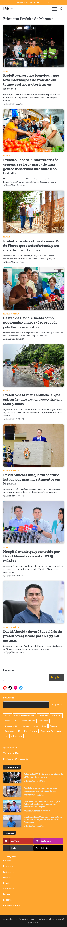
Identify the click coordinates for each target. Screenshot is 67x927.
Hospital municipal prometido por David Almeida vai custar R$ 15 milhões (31, 556)
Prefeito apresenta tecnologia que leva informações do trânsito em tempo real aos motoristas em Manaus (31, 82)
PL (25, 731)
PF (19, 731)
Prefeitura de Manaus (51, 731)
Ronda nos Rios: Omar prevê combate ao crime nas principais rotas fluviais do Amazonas (43, 819)
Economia (43, 721)
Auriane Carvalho (33, 811)
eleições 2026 (11, 726)
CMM (16, 721)
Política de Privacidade (15, 758)
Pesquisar (8, 670)
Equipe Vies (10, 104)
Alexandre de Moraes (24, 715)
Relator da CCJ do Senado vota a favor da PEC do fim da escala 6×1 (43, 775)
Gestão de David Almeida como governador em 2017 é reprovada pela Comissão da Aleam (30, 322)
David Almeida (28, 721)
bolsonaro (56, 715)
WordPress (34, 922)
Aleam (7, 715)
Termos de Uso (11, 753)
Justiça (35, 726)
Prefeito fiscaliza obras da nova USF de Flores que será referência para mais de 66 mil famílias (32, 245)
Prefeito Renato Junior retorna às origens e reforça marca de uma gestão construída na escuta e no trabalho (30, 166)
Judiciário (25, 726)
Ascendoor (49, 919)
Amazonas (43, 715)
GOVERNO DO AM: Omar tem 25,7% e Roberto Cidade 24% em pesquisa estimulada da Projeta (42, 804)
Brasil (7, 721)
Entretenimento (11, 905)
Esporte (7, 899)
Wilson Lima (16, 736)
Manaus (6, 71)
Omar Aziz (9, 731)
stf (6, 736)
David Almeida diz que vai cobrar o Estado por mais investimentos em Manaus (31, 479)
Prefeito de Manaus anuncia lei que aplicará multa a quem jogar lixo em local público (32, 399)
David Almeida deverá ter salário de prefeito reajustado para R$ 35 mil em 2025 (32, 636)
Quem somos (10, 747)
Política (16, 314)
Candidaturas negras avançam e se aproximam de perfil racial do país (40, 789)
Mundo (7, 877)
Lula (44, 726)
